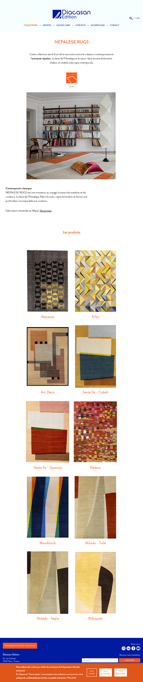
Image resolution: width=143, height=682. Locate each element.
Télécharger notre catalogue (20, 645)
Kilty (95, 316)
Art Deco (48, 392)
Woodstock (47, 543)
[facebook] (133, 648)
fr (135, 18)
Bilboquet (95, 618)
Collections (31, 25)
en (138, 18)
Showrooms (98, 25)
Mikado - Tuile (95, 543)
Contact (114, 25)
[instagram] (124, 648)
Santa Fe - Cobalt (95, 392)
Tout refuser (120, 672)
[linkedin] (128, 648)
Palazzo (95, 467)
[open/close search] (131, 19)
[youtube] (138, 648)
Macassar (47, 316)
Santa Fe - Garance (48, 467)
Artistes (47, 25)
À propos (80, 25)
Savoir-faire (63, 25)
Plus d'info (92, 672)
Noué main (46, 211)
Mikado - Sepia (48, 618)
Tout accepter (105, 672)
